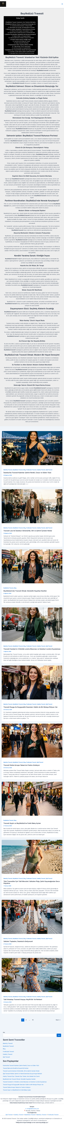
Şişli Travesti (49, 469)
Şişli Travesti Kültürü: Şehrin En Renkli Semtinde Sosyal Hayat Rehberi (22, 1073)
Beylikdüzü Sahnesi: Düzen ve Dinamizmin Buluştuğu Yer (21, 24)
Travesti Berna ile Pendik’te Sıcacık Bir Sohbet (15, 1068)
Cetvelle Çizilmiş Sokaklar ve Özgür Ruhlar (22, 25)
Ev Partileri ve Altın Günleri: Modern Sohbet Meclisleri (22, 51)
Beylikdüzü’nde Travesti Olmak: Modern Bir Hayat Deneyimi (21, 49)
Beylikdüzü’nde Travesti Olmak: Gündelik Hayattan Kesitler (25, 591)
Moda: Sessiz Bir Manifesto (22, 42)
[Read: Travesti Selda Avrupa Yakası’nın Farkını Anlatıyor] (32, 740)
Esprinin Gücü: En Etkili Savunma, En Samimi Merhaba (22, 32)
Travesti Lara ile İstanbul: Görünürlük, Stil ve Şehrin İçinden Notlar (28, 531)
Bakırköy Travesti (8, 469)
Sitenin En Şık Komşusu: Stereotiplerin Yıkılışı (22, 31)
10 (33, 1020)
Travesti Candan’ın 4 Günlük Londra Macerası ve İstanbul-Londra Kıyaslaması (32, 649)
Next (58, 1020)
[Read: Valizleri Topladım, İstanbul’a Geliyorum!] (32, 917)
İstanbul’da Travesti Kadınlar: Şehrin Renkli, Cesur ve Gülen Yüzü (27, 472)
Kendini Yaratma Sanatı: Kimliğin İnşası (21, 39)
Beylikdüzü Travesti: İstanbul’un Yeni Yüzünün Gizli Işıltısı (21, 22)
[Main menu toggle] (62, 4)
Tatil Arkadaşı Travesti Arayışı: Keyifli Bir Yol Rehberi (23, 999)
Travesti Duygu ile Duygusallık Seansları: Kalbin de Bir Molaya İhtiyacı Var (31, 707)
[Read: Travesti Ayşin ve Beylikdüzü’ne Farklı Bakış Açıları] (32, 798)
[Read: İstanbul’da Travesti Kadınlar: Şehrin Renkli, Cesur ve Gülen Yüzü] (32, 448)
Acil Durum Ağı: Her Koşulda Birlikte (22, 48)
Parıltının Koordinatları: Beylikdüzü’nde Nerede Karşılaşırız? (21, 34)
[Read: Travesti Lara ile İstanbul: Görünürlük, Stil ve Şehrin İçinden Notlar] (32, 506)
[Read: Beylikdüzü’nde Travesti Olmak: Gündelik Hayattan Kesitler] (32, 566)
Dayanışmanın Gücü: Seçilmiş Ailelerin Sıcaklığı (21, 44)
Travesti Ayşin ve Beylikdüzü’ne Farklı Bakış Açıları (22, 823)
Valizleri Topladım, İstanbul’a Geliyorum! (18, 941)
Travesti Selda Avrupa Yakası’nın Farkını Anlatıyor (22, 765)
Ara (4, 1032)
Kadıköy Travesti (41, 469)
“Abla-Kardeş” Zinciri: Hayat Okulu (22, 46)
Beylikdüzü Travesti (18, 469)
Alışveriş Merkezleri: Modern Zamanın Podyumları (22, 37)
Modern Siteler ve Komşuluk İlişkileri (22, 36)
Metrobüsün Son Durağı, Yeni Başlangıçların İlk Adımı (22, 27)
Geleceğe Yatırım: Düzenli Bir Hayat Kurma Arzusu (22, 53)
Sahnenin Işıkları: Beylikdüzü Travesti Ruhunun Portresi (21, 29)
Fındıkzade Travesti (31, 469)
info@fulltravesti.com (33, 1108)
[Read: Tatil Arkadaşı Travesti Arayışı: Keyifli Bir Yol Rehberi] (32, 975)
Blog (24, 469)
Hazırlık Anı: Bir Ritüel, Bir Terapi (22, 41)
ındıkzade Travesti (53, 1114)
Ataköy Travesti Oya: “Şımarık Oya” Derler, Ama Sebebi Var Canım (21, 1076)
